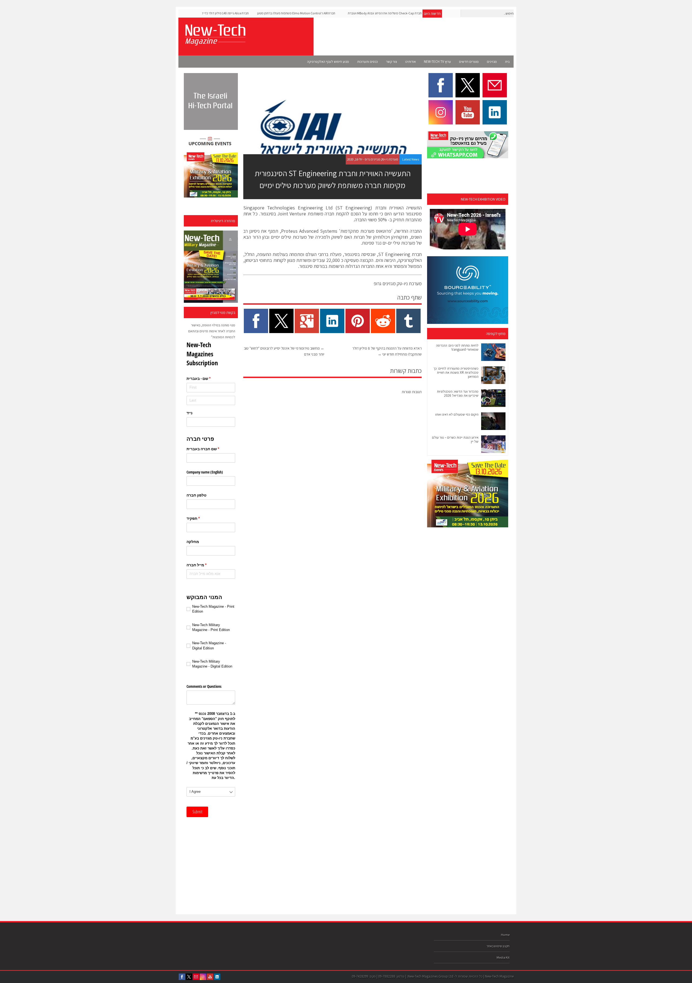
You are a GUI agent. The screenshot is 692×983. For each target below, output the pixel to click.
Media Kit (503, 957)
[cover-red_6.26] (211, 267)
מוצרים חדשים (469, 61)
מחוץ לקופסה (495, 333)
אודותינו (410, 61)
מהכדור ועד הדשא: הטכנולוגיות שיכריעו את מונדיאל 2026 (457, 393)
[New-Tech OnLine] (215, 42)
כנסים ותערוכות (367, 61)
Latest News (410, 159)
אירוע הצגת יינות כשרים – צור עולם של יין (455, 439)
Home (505, 935)
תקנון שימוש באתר (498, 946)
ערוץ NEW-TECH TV (437, 61)
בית (507, 61)
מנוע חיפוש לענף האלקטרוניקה (328, 61)
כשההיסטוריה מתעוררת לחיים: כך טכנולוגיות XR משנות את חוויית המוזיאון (455, 372)
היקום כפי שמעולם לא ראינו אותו (456, 414)
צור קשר (391, 61)
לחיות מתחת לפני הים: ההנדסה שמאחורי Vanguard (457, 347)
